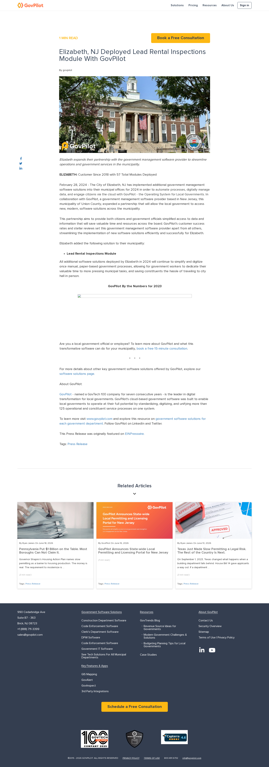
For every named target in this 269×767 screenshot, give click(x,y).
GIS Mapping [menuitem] (89, 674)
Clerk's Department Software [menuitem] (100, 631)
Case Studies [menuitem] (148, 654)
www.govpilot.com (99, 419)
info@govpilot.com (191, 758)
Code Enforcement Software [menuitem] (99, 626)
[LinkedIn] (202, 650)
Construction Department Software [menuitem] (103, 620)
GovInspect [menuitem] (88, 685)
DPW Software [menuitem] (90, 637)
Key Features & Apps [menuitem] (94, 665)
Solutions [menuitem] (177, 5)
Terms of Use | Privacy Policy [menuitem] (217, 637)
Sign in (244, 5)
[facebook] (21, 159)
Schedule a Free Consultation (134, 707)
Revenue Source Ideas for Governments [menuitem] (160, 628)
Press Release (77, 444)
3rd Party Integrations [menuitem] (95, 691)
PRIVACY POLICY (131, 758)
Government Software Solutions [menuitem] (101, 612)
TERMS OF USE (152, 758)
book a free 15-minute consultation (162, 348)
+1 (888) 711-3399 (28, 629)
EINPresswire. (134, 434)
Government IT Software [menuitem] (97, 648)
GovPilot (65, 394)
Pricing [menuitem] (193, 5)
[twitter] (20, 163)
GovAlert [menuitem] (87, 679)
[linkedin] (20, 168)
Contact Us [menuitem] (206, 620)
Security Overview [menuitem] (210, 626)
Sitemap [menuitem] (204, 631)
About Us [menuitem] (227, 5)
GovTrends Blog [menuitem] (150, 620)
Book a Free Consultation (180, 38)
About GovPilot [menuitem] (208, 612)
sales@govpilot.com (30, 634)
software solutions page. (77, 374)
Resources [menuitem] (210, 5)
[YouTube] (212, 650)
